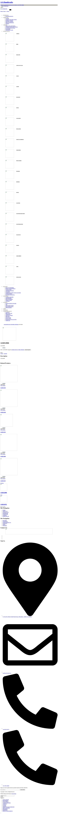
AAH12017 (3, 481)
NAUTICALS (8, 317)
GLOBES (17, 86)
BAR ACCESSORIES (10, 287)
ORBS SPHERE (15, 324)
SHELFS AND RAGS (10, 22)
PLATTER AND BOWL (10, 294)
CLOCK (4, 804)
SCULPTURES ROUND (19, 224)
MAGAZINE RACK (9, 306)
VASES (17, 266)
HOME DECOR (9, 324)
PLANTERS (8, 29)
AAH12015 (3, 432)
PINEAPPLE (18, 171)
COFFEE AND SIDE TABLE (11, 19)
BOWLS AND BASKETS (10, 288)
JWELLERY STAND (9, 305)
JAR (6, 304)
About (4, 11)
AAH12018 (3, 412)
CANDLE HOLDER (9, 297)
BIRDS (17, 44)
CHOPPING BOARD (10, 290)
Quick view (3, 384)
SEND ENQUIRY (27, 349)
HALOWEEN (5, 800)
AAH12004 (3, 456)
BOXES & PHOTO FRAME (11, 303)
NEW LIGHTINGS (9, 299)
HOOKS (17, 107)
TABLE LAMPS (9, 300)
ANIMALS (17, 33)
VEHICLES (8, 320)
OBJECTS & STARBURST (20, 139)
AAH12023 (3, 387)
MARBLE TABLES (9, 20)
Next (1, 494)
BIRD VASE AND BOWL (10, 25)
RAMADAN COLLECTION (11, 319)
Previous (2, 483)
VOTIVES (8, 301)
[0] (9, 10)
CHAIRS (7, 18)
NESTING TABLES (9, 21)
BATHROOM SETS (9, 16)
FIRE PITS (8, 316)
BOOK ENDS (18, 54)
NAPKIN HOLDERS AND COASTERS (13, 292)
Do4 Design (14, 793)
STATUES (17, 245)
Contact (7, 11)
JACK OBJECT (18, 118)
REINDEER (5, 810)
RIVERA (17, 192)
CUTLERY (8, 291)
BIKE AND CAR (9, 313)
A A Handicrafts (6, 2)
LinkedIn (5, 353)
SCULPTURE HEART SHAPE (20, 213)
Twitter (1, 353)
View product (2, 385)
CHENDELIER (8, 298)
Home (1, 11)
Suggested (2, 797)
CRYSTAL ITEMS (9, 315)
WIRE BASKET (9, 307)
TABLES (7, 23)
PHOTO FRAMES (18, 160)
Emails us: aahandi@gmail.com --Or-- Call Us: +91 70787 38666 (12, 5)
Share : (1, 352)
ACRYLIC (8, 312)
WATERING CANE (9, 30)
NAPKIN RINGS (9, 293)
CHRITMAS (8, 314)
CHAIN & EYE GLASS (19, 65)
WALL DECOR (18, 234)
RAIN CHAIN (8, 318)
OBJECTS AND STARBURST (8, 806)
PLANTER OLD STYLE (10, 28)
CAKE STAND (8, 289)
